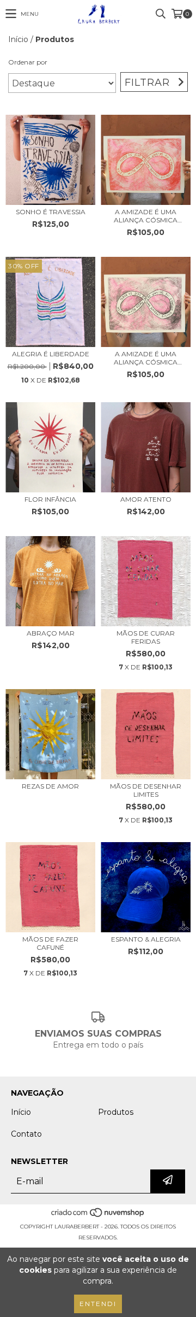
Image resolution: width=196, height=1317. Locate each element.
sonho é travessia (50, 212)
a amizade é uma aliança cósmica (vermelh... (145, 216)
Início (18, 39)
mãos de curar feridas (146, 637)
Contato (26, 1134)
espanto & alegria (146, 939)
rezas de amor (50, 786)
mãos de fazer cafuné (50, 943)
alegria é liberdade (50, 354)
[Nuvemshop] (98, 1215)
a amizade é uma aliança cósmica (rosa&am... (145, 358)
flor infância (50, 499)
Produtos (115, 1112)
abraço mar (51, 633)
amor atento (145, 499)
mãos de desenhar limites (145, 790)
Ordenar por (27, 62)
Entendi (98, 1304)
